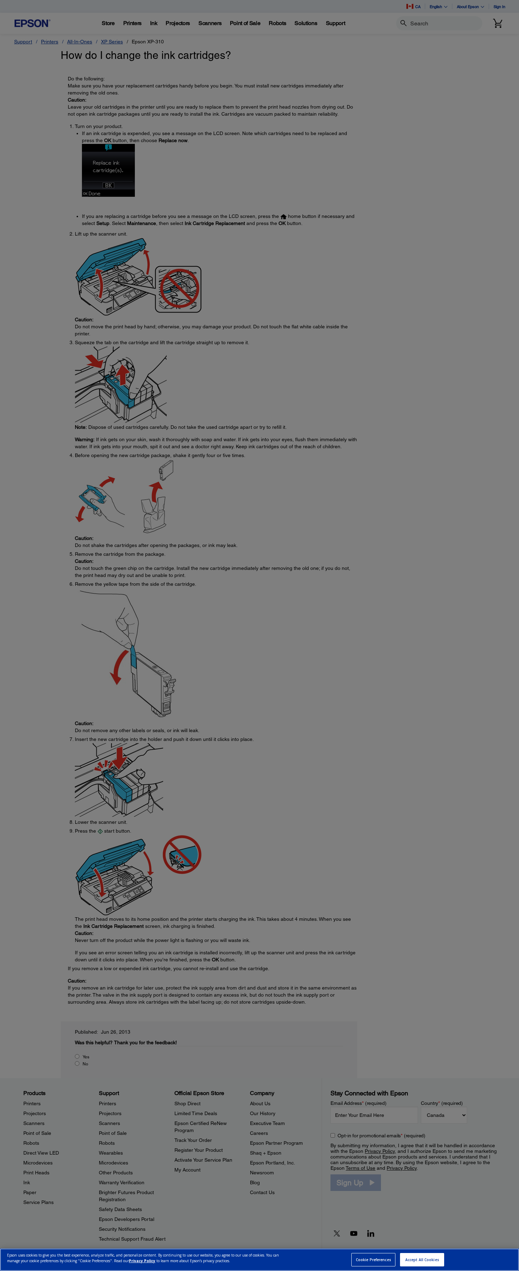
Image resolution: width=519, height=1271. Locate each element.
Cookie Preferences (373, 1259)
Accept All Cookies (422, 1259)
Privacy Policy (142, 1260)
